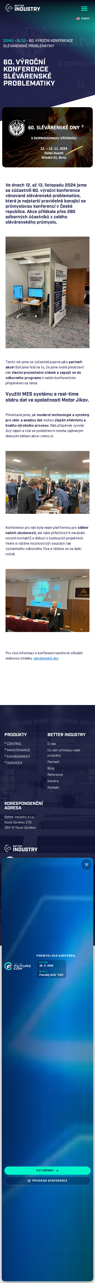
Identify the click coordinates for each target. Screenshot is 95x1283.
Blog (21, 41)
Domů (8, 41)
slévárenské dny (46, 658)
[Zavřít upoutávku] (86, 864)
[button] (84, 8)
